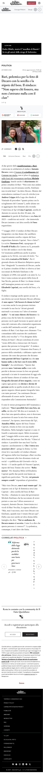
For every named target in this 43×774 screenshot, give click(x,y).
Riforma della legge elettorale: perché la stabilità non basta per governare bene (16, 554)
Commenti (7, 149)
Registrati (30, 634)
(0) (15, 572)
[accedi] (39, 3)
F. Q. (4, 102)
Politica (7, 65)
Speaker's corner (14, 570)
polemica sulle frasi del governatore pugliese (20, 178)
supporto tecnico (29, 674)
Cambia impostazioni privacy (13, 707)
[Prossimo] (38, 566)
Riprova (21, 683)
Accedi (13, 634)
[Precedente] (4, 566)
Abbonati (31, 3)
